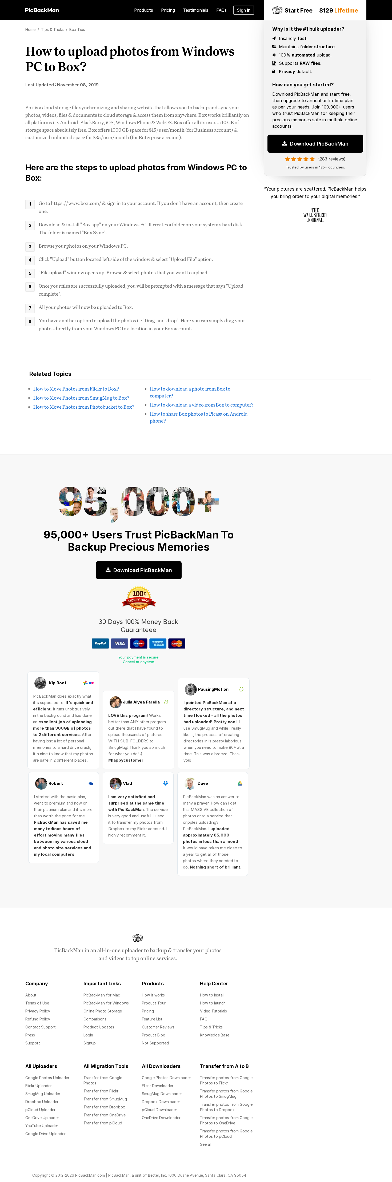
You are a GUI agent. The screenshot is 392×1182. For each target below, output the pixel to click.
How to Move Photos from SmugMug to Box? (81, 398)
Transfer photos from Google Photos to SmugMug (226, 1094)
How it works (153, 995)
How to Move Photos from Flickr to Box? (76, 388)
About (31, 995)
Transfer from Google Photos (102, 1080)
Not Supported (155, 1043)
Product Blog (153, 1035)
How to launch (213, 1003)
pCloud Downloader (159, 1109)
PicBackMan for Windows (106, 1003)
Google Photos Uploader (47, 1077)
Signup (89, 1043)
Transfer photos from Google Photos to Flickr (226, 1080)
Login (88, 1035)
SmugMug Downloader (162, 1093)
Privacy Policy (37, 1011)
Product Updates (98, 1027)
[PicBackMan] (42, 9)
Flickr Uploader (38, 1085)
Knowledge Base (214, 1035)
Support (32, 1043)
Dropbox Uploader (41, 1101)
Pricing (148, 1011)
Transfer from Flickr (100, 1091)
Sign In (243, 10)
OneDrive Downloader (161, 1117)
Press (30, 1035)
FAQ (203, 1019)
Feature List (152, 1019)
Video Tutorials (213, 1011)
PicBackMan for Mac (101, 995)
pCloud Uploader (40, 1109)
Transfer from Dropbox (104, 1107)
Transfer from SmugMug (105, 1099)
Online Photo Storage (102, 1011)
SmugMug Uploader (42, 1093)
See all (205, 1144)
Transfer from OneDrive (104, 1115)
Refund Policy (37, 1019)
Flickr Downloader (157, 1085)
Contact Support (40, 1027)
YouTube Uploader (41, 1125)
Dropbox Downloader (161, 1101)
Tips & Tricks (211, 1027)
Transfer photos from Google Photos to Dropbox (226, 1107)
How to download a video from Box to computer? (202, 404)
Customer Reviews (158, 1027)
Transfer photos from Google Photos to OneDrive (226, 1120)
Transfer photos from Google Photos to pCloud (226, 1134)
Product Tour (154, 1003)
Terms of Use (37, 1003)
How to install (212, 995)
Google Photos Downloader (166, 1077)
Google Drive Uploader (45, 1133)
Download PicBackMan (319, 140)
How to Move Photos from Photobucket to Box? (83, 407)
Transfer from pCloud (102, 1123)
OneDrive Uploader (42, 1117)
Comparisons (94, 1019)
